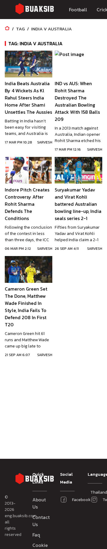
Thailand (92, 492)
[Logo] (34, 9)
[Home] (7, 28)
